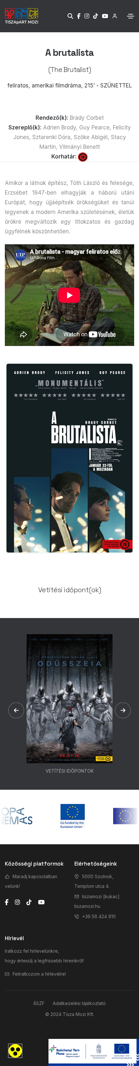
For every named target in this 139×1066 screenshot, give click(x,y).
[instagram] (17, 902)
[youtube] (41, 902)
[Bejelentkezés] (112, 16)
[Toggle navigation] (130, 16)
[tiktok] (29, 902)
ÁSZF (39, 1003)
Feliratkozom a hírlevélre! (39, 974)
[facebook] (6, 902)
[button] (16, 710)
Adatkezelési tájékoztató (79, 1003)
